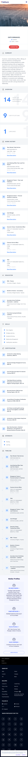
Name (15, 676)
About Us (16, 686)
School (15, 671)
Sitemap (16, 689)
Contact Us (4, 683)
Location (3, 674)
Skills (3, 671)
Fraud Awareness (5, 696)
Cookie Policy (17, 683)
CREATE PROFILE (14, 652)
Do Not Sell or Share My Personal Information (19, 695)
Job (2, 676)
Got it (23, 754)
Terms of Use (4, 686)
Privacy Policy (4, 694)
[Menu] (26, 2)
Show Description (11, 155)
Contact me (14, 47)
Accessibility (4, 691)
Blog (3, 689)
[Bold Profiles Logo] (5, 2)
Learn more (18, 754)
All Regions (16, 691)
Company (16, 674)
